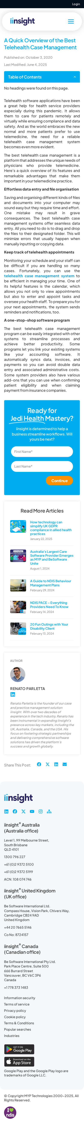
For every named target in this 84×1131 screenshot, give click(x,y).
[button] (75, 77)
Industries (11, 1035)
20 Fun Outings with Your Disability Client (49, 626)
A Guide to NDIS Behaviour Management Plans (50, 583)
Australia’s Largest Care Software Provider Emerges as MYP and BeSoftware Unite (51, 557)
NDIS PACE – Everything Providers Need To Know (49, 604)
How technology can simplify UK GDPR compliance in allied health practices (51, 528)
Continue (59, 480)
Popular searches (17, 1029)
